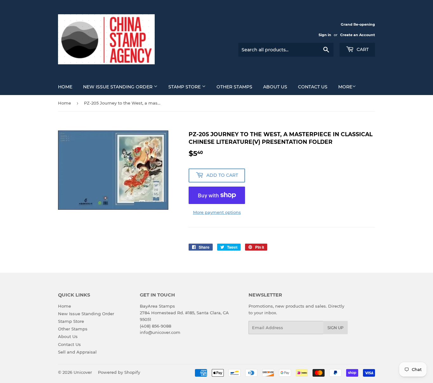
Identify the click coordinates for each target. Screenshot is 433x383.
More (345, 87)
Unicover (83, 372)
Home (65, 87)
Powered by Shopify (119, 372)
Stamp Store (185, 87)
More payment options (217, 212)
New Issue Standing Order (118, 87)
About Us (275, 87)
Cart (362, 49)
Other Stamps (234, 87)
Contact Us (312, 87)
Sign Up (335, 327)
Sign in (325, 35)
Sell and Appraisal (77, 351)
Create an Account (357, 35)
